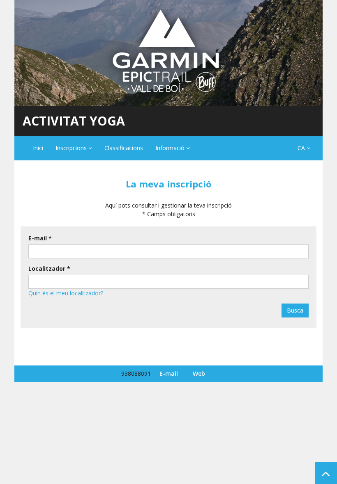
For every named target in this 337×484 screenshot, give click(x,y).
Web (199, 373)
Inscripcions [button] (71, 148)
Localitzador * (49, 268)
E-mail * (40, 238)
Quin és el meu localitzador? (65, 293)
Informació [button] (170, 148)
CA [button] (302, 148)
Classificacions (123, 148)
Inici (38, 148)
